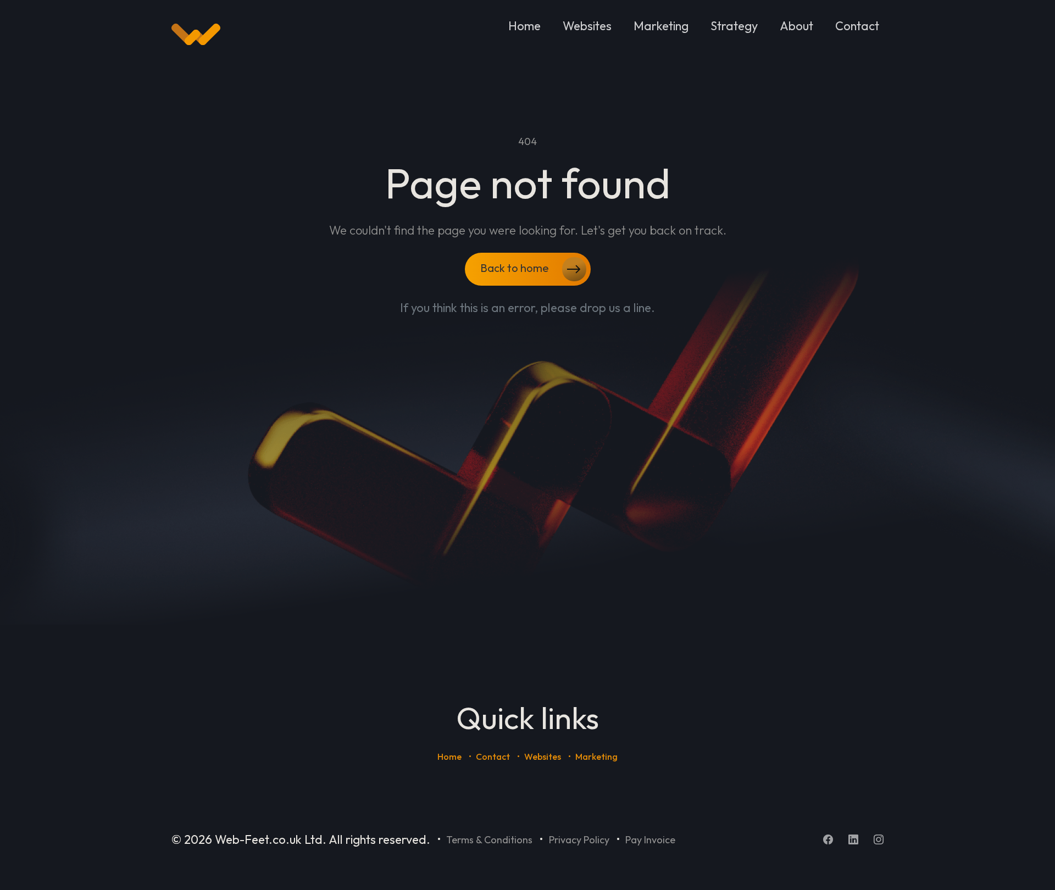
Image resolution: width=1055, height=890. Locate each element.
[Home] (195, 34)
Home (524, 26)
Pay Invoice (650, 839)
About (796, 26)
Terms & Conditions (489, 839)
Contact (857, 26)
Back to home (515, 268)
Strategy (734, 26)
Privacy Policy (579, 839)
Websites (587, 26)
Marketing (661, 26)
